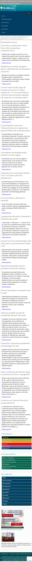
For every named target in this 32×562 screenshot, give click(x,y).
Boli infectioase (6, 483)
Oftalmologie (5, 498)
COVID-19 (5, 437)
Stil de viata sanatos (6, 19)
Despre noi (11, 3)
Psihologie (5, 464)
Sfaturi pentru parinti (9, 462)
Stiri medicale (5, 26)
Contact (17, 3)
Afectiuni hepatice (7, 480)
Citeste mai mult (6, 63)
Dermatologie (5, 489)
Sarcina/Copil (21, 1)
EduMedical (4, 1)
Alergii (4, 477)
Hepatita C (5, 448)
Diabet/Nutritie (12, 1)
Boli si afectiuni (5, 22)
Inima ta (28, 1)
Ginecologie (5, 492)
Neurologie (5, 495)
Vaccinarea (4, 3)
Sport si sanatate (8, 457)
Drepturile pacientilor (9, 466)
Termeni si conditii (14, 554)
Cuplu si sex (6, 468)
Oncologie (5, 501)
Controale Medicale (8, 459)
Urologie (4, 504)
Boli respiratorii (6, 486)
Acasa (3, 16)
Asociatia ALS (5, 29)
